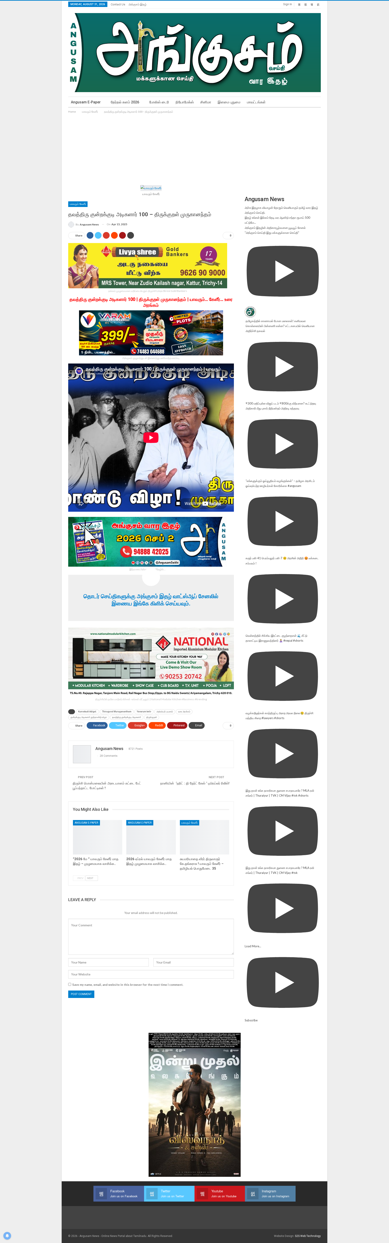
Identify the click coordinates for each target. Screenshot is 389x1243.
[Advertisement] (194, 148)
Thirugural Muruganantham (116, 711)
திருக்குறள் (151, 717)
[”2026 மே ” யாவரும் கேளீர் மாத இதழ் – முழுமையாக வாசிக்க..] (97, 837)
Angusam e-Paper (86, 102)
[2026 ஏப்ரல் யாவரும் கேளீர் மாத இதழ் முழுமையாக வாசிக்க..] (151, 837)
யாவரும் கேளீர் (78, 204)
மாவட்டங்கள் (256, 102)
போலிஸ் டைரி (159, 102)
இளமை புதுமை (229, 102)
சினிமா (205, 102)
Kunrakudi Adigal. (87, 711)
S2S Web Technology (308, 1236)
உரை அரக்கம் (184, 711)
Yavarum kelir (144, 711)
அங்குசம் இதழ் (138, 4)
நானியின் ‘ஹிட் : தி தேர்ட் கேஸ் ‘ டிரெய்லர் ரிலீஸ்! (194, 783)
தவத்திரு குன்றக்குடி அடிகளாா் (126, 717)
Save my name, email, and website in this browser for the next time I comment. (127, 984)
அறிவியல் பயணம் (164, 711)
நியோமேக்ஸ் (185, 102)
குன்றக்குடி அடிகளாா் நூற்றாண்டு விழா (88, 717)
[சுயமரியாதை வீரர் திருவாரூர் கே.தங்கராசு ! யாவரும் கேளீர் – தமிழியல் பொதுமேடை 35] (204, 837)
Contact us (118, 4)
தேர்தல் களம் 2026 (125, 102)
